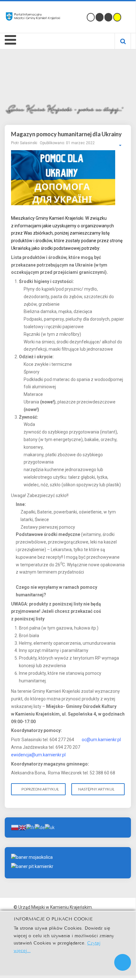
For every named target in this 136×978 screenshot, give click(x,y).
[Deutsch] (40, 827)
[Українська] (50, 827)
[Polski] (15, 827)
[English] (22, 827)
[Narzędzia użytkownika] (117, 145)
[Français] (30, 827)
